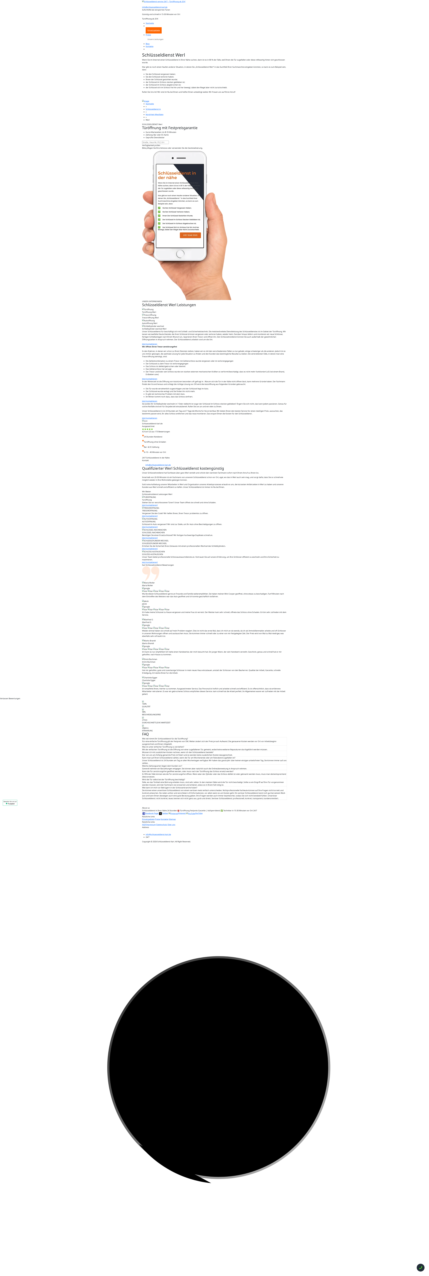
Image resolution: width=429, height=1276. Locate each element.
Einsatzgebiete (153, 30)
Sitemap (172, 819)
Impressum (151, 824)
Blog (147, 44)
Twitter (165, 813)
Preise (148, 35)
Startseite (150, 23)
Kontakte (149, 46)
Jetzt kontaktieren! (150, 505)
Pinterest (182, 813)
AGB (144, 824)
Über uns (171, 824)
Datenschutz (161, 824)
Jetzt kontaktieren (149, 344)
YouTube (199, 813)
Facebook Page (151, 813)
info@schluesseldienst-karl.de (154, 7)
